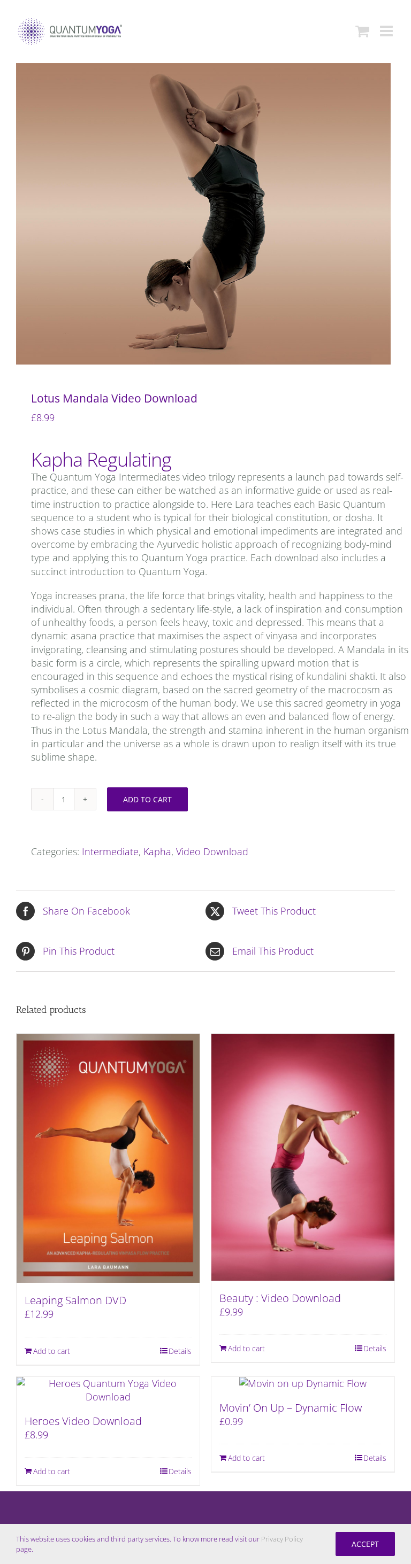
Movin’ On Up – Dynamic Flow (290, 1407)
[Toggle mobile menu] (387, 31)
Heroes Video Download (83, 1421)
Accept (365, 1544)
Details (180, 1351)
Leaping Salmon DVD (75, 1300)
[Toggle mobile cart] (362, 31)
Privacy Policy (282, 1539)
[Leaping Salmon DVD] (108, 1158)
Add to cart (147, 799)
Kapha (157, 851)
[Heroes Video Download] (108, 1390)
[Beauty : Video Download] (302, 1157)
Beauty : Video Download (280, 1298)
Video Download (212, 851)
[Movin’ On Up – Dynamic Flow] (302, 1383)
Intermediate (110, 851)
